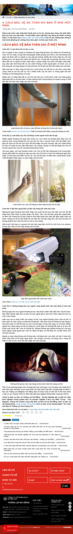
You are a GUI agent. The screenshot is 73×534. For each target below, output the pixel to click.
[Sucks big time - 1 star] (23, 412)
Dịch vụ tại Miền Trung (41, 514)
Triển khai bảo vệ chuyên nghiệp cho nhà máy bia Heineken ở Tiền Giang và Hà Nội (32, 435)
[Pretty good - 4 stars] (36, 412)
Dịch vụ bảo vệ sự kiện (59, 515)
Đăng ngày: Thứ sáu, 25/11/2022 (15, 29)
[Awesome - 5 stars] (41, 412)
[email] (70, 506)
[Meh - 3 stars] (32, 412)
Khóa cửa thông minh (21, 131)
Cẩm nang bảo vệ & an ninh (24, 17)
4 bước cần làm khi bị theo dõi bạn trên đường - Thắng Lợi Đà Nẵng (29, 439)
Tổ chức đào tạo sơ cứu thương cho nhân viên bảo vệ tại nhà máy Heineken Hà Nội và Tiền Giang (33, 427)
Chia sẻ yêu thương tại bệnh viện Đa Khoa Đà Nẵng (23, 453)
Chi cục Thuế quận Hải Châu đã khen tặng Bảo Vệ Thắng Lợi (26, 456)
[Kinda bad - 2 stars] (27, 412)
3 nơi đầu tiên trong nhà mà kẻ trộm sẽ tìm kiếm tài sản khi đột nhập (29, 442)
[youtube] (70, 509)
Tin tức (9, 17)
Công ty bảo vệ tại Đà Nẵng (32, 37)
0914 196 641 (8, 483)
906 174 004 (16, 514)
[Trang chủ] (3, 17)
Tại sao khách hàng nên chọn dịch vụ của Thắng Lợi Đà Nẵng (40, 508)
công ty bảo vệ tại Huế (25, 404)
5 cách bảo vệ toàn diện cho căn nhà (44, 409)
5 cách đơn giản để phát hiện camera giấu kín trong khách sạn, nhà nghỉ (30, 445)
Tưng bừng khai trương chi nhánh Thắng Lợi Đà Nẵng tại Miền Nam (28, 431)
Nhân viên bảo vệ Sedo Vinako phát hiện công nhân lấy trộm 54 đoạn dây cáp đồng (32, 449)
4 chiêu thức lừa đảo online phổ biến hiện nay (21, 423)
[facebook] (70, 503)
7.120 (33, 29)
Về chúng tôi (37, 503)
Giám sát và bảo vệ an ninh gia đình (26, 302)
